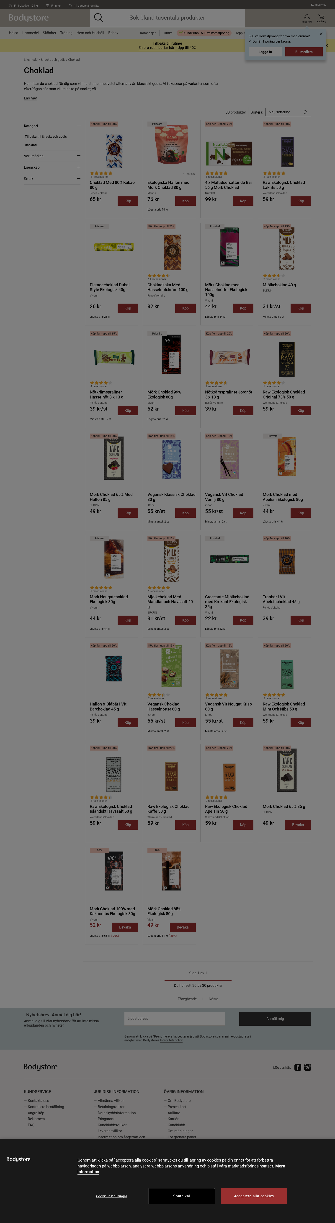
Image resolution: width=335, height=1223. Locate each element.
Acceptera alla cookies (254, 1196)
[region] (167, 1181)
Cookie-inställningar (111, 1196)
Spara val (181, 1196)
